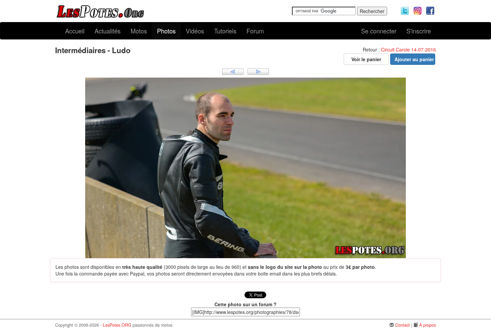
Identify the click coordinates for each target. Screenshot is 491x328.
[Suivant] (258, 71)
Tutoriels (225, 30)
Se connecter (378, 30)
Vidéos (195, 30)
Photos (166, 30)
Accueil (75, 30)
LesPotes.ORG (117, 325)
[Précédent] (232, 71)
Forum (255, 30)
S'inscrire (418, 30)
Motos (139, 30)
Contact (402, 325)
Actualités (108, 30)
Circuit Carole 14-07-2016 (408, 49)
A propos (427, 325)
